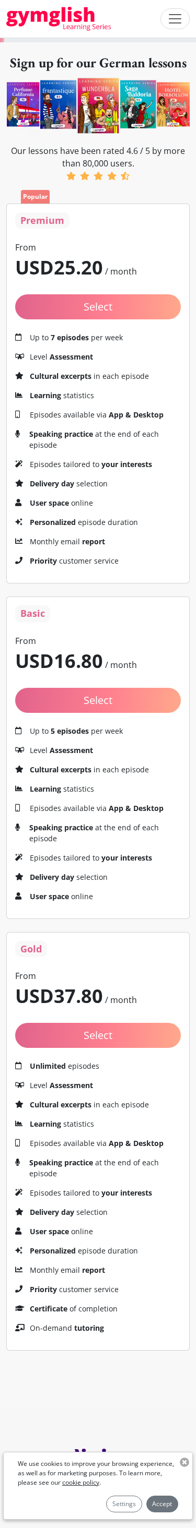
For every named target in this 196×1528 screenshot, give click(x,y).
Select (98, 307)
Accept (162, 1503)
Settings (124, 1503)
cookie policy (80, 1482)
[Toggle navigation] (175, 18)
